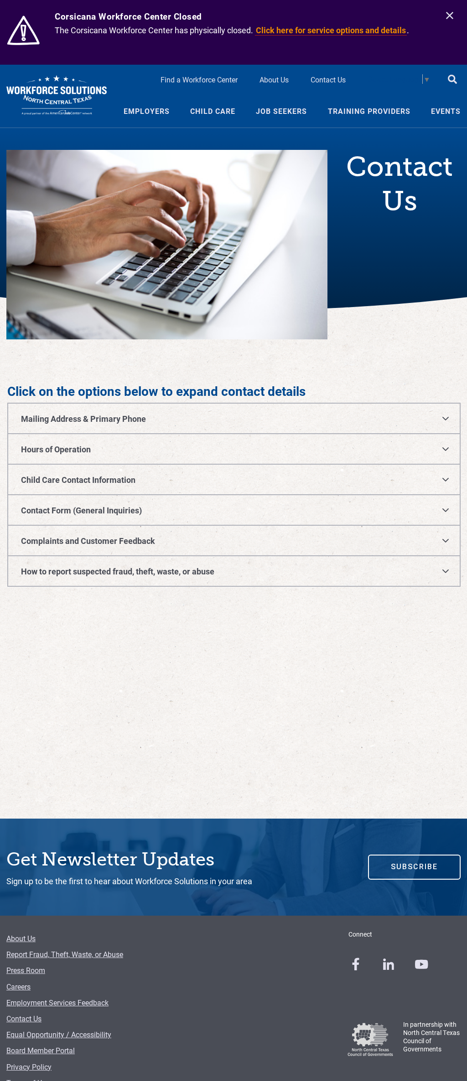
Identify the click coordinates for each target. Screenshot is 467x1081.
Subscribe (414, 866)
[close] (450, 16)
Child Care (212, 111)
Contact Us (328, 79)
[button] (234, 414)
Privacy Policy (29, 1066)
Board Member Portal (40, 1050)
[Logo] (56, 96)
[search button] (452, 80)
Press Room (25, 970)
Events (446, 111)
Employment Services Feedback (57, 1002)
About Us (274, 79)
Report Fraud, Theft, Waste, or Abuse (64, 954)
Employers (147, 111)
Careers (18, 986)
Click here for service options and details (331, 30)
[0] (356, 964)
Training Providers (369, 111)
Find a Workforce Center (199, 79)
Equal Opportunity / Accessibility (58, 1034)
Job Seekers (281, 111)
